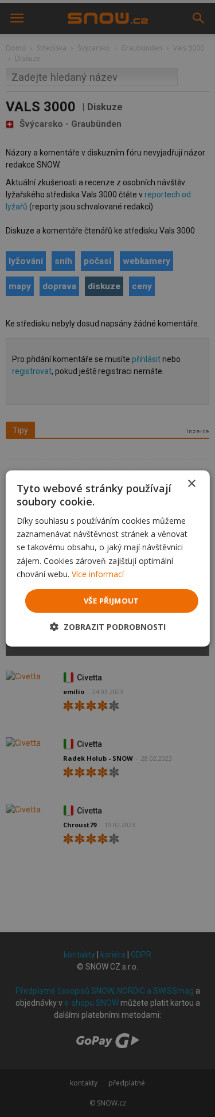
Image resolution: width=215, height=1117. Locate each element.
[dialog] (107, 558)
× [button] (191, 484)
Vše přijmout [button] (111, 601)
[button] (108, 626)
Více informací (98, 574)
